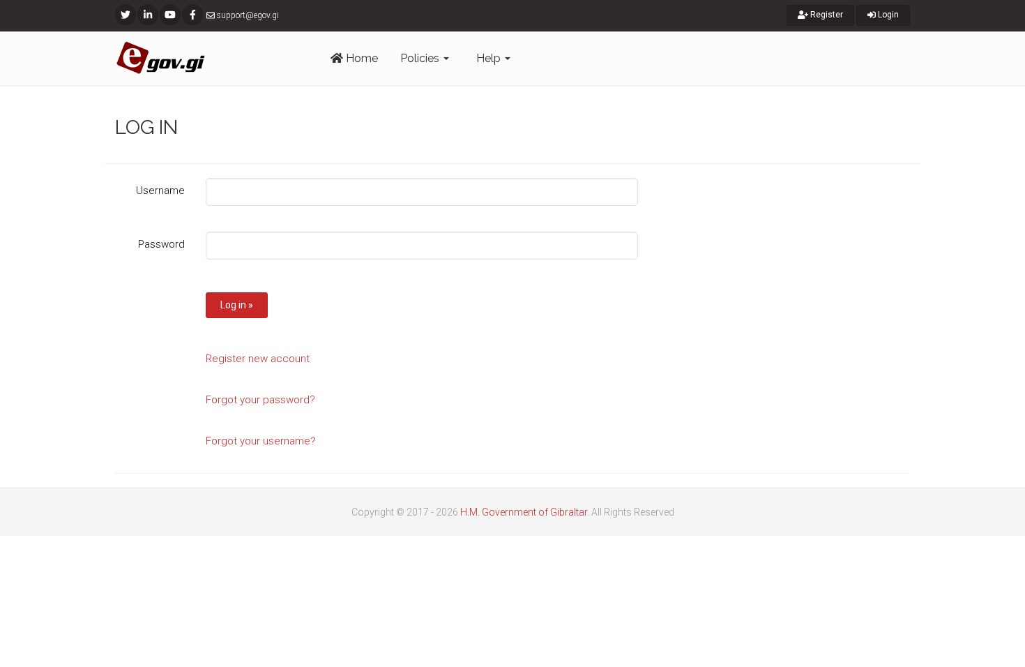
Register (825, 15)
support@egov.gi (248, 15)
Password (161, 244)
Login (887, 15)
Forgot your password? (260, 400)
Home (360, 58)
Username (160, 190)
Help (489, 58)
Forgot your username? (261, 441)
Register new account (258, 358)
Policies (421, 58)
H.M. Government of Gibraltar (523, 512)
